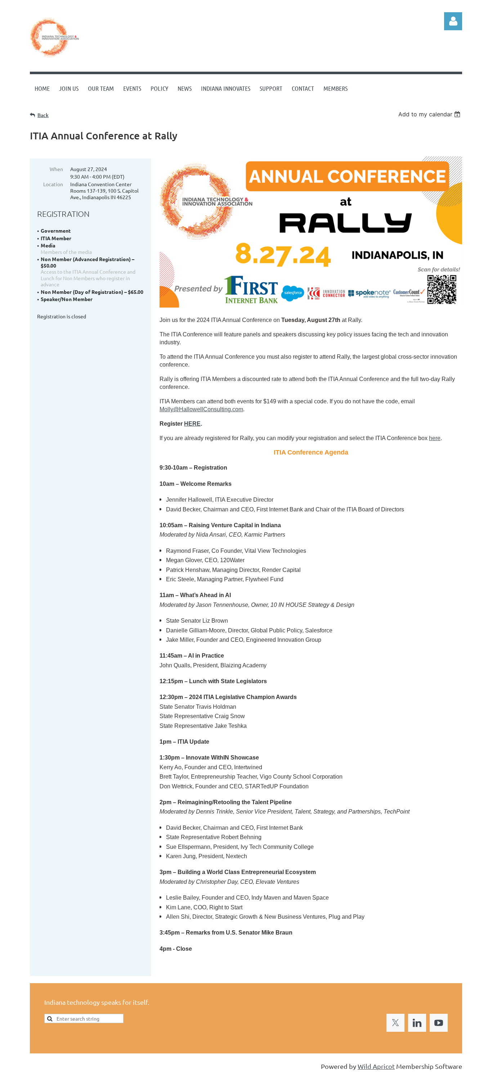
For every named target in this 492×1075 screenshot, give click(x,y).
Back (43, 115)
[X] (395, 1023)
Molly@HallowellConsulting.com (201, 409)
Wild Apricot (376, 1066)
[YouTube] (439, 1023)
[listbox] (430, 114)
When (56, 169)
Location (53, 184)
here (434, 438)
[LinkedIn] (417, 1023)
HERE (192, 424)
